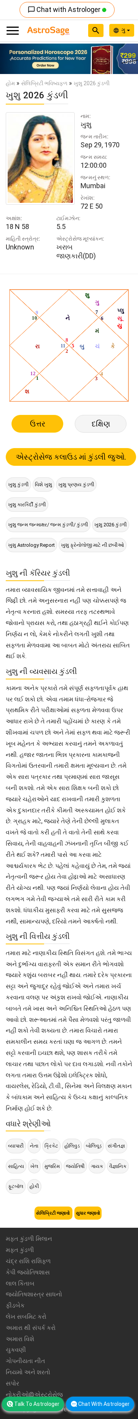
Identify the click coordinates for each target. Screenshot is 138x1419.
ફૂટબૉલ (15, 1186)
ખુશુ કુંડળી (18, 484)
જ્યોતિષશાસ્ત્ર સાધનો (34, 1294)
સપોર (12, 1383)
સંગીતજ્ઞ (116, 1146)
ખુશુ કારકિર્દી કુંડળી (27, 504)
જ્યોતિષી (75, 1166)
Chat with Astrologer (65, 9)
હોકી (34, 1186)
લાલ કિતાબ (20, 1283)
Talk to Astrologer (36, 1404)
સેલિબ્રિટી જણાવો (53, 1213)
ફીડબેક (15, 1305)
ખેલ (34, 1166)
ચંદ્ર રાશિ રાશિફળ (28, 1261)
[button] (10, 59)
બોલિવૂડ (94, 1146)
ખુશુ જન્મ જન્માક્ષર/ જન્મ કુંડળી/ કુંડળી (48, 524)
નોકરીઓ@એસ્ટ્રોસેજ (34, 1394)
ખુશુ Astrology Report (31, 545)
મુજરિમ (52, 1166)
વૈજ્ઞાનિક (118, 1166)
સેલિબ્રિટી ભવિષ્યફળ (44, 83)
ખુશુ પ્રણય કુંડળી (76, 484)
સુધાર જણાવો (88, 1213)
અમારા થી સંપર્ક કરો (31, 1327)
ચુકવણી (16, 1349)
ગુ (124, 30)
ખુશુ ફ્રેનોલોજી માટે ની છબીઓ (92, 545)
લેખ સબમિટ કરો (26, 1316)
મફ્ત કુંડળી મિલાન (29, 1238)
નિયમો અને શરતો (28, 1372)
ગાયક (97, 1166)
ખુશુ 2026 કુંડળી (110, 524)
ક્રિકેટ (51, 1146)
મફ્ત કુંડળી (20, 1250)
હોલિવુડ (72, 1146)
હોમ (10, 83)
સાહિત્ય (16, 1166)
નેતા (34, 1146)
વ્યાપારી (16, 1146)
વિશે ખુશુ (43, 484)
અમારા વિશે (20, 1339)
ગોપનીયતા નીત (25, 1361)
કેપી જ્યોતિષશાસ (28, 1272)
